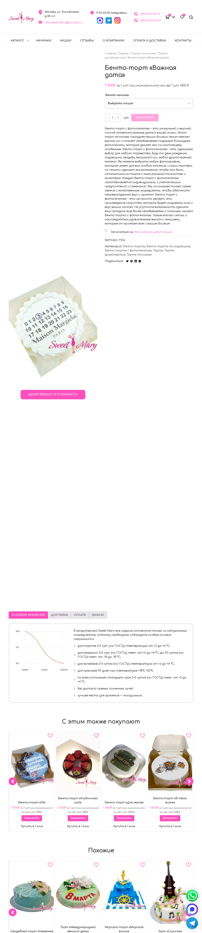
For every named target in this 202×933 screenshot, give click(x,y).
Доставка (59, 615)
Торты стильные (143, 53)
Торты (123, 53)
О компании (113, 40)
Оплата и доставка (149, 40)
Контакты (183, 40)
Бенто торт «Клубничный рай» (78, 800)
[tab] (28, 615)
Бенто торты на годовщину (168, 246)
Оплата (80, 615)
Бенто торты (134, 246)
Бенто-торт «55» (32, 802)
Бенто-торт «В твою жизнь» (170, 800)
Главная (110, 53)
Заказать (31, 818)
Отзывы (87, 40)
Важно (98, 615)
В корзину (145, 117)
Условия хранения (28, 615)
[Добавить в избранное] (50, 736)
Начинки (43, 40)
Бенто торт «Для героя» (124, 802)
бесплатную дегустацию (153, 232)
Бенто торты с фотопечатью (128, 250)
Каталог (17, 40)
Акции (65, 40)
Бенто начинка (117, 95)
